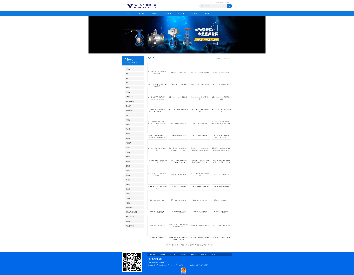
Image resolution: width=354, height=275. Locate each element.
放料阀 (128, 157)
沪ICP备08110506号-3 (173, 265)
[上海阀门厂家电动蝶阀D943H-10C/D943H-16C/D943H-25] (157, 123)
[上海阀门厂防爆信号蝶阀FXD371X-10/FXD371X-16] (157, 98)
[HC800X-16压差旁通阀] (178, 200)
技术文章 (181, 13)
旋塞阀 (128, 184)
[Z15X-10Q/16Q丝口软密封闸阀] (200, 174)
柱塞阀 (128, 166)
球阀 (127, 78)
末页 (198, 245)
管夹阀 (128, 124)
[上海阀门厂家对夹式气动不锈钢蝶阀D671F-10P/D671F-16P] (221, 149)
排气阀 (128, 193)
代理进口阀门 (130, 226)
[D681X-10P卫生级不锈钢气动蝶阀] (157, 149)
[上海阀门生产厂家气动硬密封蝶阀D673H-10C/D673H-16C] (200, 149)
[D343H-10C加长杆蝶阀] (178, 123)
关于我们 (141, 13)
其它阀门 (128, 221)
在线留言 (222, 2)
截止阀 (128, 92)
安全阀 (128, 189)
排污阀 (128, 147)
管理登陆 (206, 265)
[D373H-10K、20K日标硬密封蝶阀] (221, 98)
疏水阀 (128, 161)
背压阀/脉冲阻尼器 (131, 212)
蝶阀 (127, 74)
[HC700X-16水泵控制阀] (200, 200)
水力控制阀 (129, 97)
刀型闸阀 (128, 143)
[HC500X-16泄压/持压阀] (157, 225)
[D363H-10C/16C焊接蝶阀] (178, 72)
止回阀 (128, 87)
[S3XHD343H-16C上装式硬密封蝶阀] (157, 174)
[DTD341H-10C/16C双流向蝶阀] (178, 98)
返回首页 (217, 2)
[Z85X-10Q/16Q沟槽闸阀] (221, 174)
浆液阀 (128, 138)
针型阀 (128, 203)
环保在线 (201, 265)
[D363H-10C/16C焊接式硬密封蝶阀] (200, 98)
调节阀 (128, 175)
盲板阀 (128, 120)
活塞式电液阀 (130, 216)
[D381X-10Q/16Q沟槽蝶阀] (178, 174)
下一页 (194, 245)
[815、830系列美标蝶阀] (200, 123)
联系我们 (227, 2)
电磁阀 (128, 152)
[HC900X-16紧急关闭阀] (157, 200)
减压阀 (128, 180)
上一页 (190, 245)
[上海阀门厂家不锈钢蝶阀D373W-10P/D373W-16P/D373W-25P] (221, 123)
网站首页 (152, 254)
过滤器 (128, 198)
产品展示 (229, 58)
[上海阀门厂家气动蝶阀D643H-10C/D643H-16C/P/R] (178, 149)
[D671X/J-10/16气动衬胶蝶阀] (200, 72)
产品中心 (168, 13)
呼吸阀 (128, 133)
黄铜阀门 (128, 106)
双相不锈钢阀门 (130, 101)
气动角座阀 (129, 110)
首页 (128, 13)
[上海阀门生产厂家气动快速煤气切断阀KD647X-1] (178, 225)
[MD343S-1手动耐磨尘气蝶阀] (200, 225)
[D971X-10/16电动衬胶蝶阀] (221, 72)
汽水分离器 (129, 207)
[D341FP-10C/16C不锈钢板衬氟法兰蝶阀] (157, 72)
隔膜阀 (128, 170)
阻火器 (128, 129)
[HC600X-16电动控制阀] (221, 200)
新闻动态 (154, 13)
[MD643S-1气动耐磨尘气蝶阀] (221, 225)
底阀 (127, 115)
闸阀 (127, 83)
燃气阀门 (128, 69)
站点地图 (190, 265)
